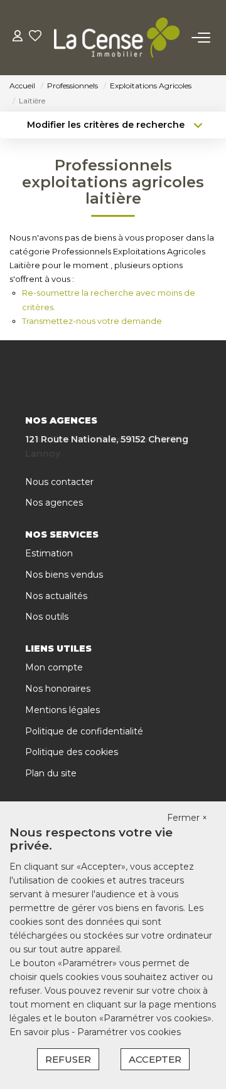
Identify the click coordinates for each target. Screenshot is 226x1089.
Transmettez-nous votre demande (92, 321)
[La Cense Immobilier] (117, 37)
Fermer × (187, 817)
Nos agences (54, 502)
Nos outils (46, 616)
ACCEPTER (155, 1059)
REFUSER (68, 1059)
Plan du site (51, 773)
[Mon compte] (18, 37)
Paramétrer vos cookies (129, 1032)
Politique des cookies (71, 752)
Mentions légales (62, 710)
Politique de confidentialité (84, 731)
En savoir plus (40, 1032)
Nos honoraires (57, 688)
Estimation (49, 553)
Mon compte (54, 667)
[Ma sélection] (35, 37)
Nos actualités (56, 596)
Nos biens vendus (64, 574)
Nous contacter (59, 481)
